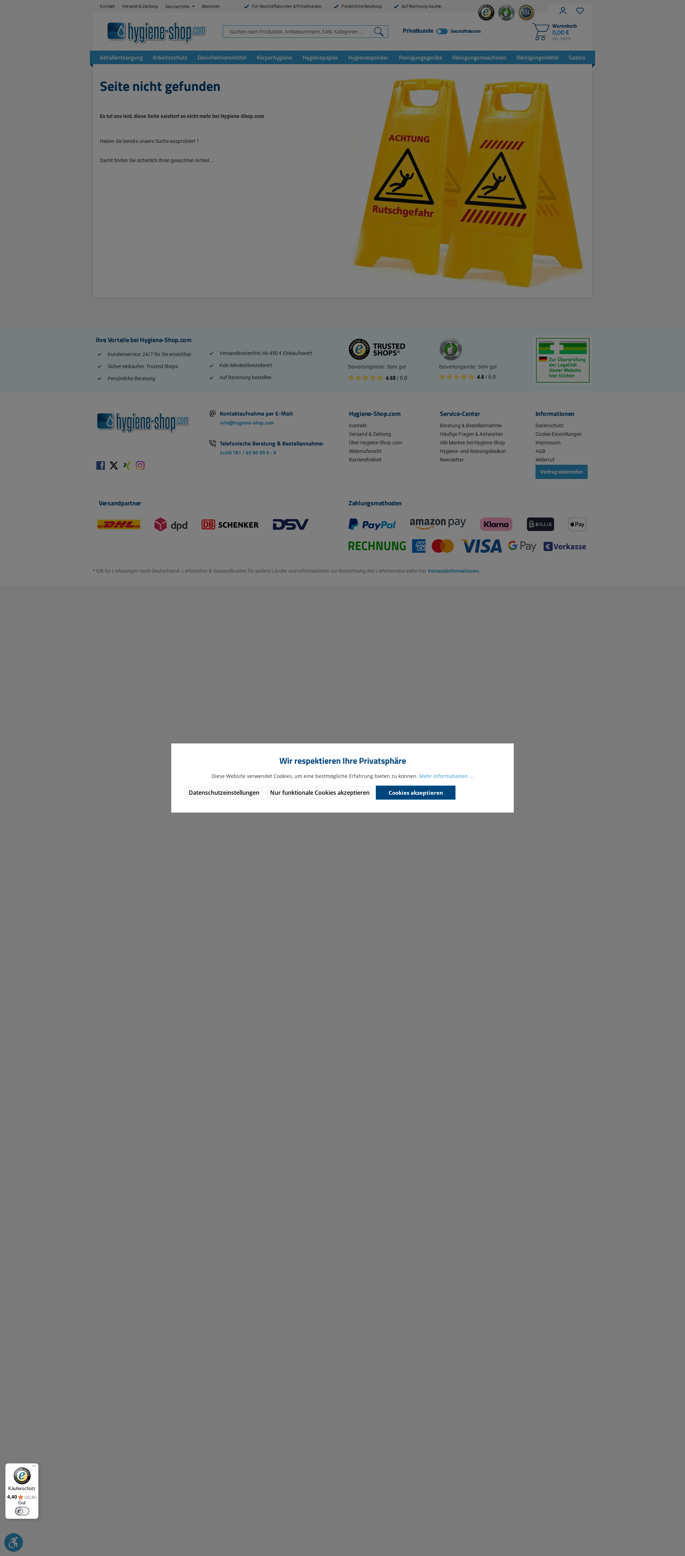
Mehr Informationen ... (446, 776)
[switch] (22, 1511)
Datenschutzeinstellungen (224, 793)
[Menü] (34, 1467)
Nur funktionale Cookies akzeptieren (320, 793)
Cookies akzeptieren (416, 792)
